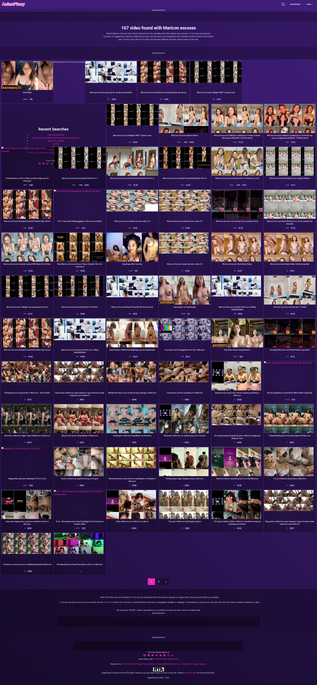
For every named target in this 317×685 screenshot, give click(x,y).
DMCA (166, 664)
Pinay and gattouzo (56, 135)
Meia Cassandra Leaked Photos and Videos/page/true (56, 138)
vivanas (56, 144)
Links (308, 4)
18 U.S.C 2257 (128, 664)
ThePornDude (160, 659)
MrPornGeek (173, 659)
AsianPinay (295, 4)
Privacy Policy (142, 664)
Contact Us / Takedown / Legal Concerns (188, 664)
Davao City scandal (56, 141)
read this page (190, 673)
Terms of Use (156, 664)
